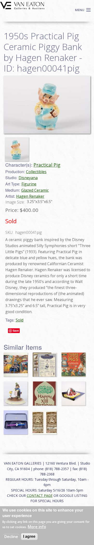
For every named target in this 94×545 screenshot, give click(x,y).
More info (37, 526)
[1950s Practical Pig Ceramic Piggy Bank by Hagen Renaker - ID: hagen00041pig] (18, 147)
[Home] (22, 5)
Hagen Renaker (30, 196)
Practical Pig (47, 165)
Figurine (28, 184)
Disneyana (28, 177)
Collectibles (36, 171)
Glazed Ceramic (35, 190)
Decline (11, 536)
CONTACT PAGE (40, 495)
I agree (29, 536)
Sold (19, 320)
